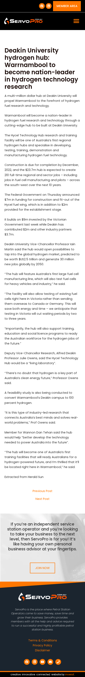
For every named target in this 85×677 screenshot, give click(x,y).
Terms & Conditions (42, 640)
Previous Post (42, 491)
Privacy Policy (42, 645)
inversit (69, 674)
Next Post (42, 499)
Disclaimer (42, 650)
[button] (76, 21)
